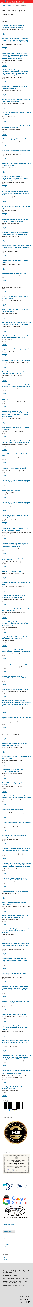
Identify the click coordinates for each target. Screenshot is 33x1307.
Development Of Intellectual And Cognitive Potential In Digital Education (14, 87)
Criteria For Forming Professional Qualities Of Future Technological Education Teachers (15, 336)
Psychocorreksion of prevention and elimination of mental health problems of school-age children (16, 796)
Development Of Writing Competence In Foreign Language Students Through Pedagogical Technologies (16, 930)
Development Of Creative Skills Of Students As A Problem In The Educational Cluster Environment (16, 441)
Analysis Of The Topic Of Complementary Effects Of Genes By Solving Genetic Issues (16, 637)
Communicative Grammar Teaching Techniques (15, 285)
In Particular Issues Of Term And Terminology (15, 891)
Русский (5, 1259)
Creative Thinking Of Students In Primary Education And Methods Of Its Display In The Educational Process (15, 623)
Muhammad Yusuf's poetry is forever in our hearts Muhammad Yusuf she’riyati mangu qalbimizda (14, 960)
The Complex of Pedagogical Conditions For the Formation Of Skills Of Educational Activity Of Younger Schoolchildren (16, 1042)
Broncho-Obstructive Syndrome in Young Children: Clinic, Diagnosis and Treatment (14, 467)
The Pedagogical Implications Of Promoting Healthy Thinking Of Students (14, 744)
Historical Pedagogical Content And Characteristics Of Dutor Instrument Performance (16, 677)
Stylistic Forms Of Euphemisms (11, 490)
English (5, 1257)
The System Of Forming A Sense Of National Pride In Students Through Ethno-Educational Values (16, 323)
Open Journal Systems (9, 1224)
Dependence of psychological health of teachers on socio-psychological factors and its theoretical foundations (16, 1027)
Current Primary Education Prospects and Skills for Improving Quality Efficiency (15, 529)
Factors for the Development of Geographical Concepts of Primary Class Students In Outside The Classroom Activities (15, 193)
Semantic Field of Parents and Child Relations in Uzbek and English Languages (16, 100)
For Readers (6, 1242)
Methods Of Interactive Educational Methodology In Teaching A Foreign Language (16, 372)
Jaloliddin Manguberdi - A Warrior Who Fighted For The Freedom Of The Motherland (15, 916)
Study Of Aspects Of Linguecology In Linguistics (16, 349)
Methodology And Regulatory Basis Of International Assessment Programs (13, 26)
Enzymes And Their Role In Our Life (12, 571)
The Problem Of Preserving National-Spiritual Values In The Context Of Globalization (15, 220)
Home (3, 5)
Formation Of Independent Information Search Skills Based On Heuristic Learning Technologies (16, 385)
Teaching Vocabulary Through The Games (14, 273)
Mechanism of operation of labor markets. (14, 732)
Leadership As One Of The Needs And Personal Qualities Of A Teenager (15, 1087)
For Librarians (6, 1247)
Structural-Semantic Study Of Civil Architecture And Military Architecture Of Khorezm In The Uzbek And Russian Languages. (15, 945)
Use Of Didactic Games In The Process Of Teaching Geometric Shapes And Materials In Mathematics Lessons (16, 247)
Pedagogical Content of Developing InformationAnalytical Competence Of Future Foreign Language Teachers (15, 178)
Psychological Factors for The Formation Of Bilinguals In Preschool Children (14, 770)
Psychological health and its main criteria (14, 1014)
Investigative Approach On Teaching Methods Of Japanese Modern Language (16, 126)
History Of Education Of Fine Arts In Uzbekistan (16, 360)
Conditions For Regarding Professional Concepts (16, 689)
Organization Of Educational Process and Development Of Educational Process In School (15, 664)
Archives (9, 5)
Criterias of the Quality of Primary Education (15, 139)
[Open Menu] (1, 1)
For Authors (6, 1244)
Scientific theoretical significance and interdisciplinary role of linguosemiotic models (15, 810)
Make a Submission (9, 1231)
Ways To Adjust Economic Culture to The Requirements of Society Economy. (13, 596)
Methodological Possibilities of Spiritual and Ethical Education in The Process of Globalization (16, 650)
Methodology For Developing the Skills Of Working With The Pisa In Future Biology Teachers (16, 879)
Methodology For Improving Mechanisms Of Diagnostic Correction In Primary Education (15, 233)
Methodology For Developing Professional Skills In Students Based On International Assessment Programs (16, 850)
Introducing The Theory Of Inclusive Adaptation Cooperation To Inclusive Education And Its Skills (16, 481)
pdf (5, 34)
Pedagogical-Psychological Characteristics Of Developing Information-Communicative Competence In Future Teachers (15, 544)
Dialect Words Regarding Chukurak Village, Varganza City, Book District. (14, 974)
